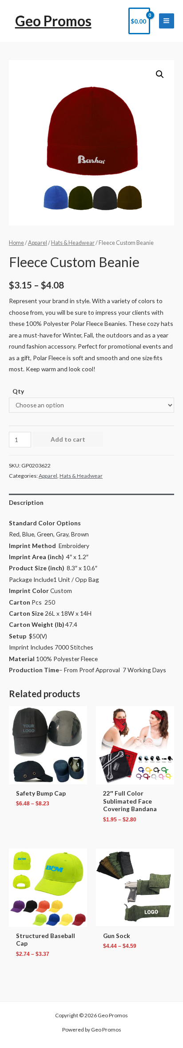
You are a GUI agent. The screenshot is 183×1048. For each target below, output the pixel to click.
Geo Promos (53, 20)
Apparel (37, 243)
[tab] (91, 502)
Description (26, 502)
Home (16, 243)
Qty (18, 391)
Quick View (48, 778)
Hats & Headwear (73, 243)
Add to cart (68, 439)
